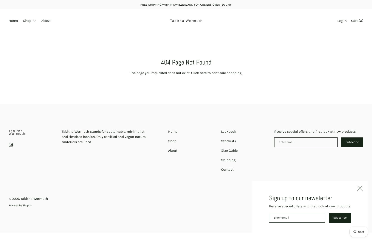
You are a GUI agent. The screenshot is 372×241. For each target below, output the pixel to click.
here (203, 73)
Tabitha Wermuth (34, 199)
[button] (357, 21)
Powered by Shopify (20, 205)
